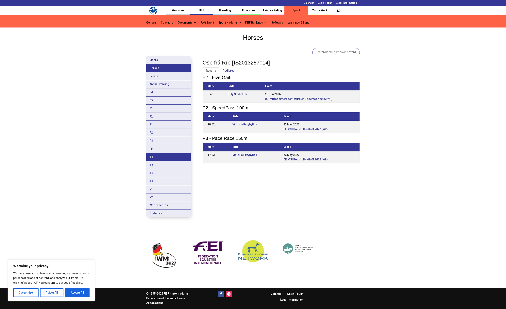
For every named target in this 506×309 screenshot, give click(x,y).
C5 (151, 100)
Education (249, 10)
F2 (151, 116)
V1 (151, 189)
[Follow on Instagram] (229, 294)
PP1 (152, 148)
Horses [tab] (154, 68)
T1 (151, 156)
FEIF (201, 10)
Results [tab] (211, 70)
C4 (151, 92)
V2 (151, 197)
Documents (185, 22)
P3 (151, 140)
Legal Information (346, 3)
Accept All (77, 292)
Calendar (309, 3)
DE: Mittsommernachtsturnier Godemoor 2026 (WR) (298, 98)
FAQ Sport (207, 22)
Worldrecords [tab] (158, 205)
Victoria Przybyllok (244, 124)
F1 (151, 108)
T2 (151, 164)
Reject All (52, 292)
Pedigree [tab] (228, 70)
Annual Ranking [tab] (159, 84)
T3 (151, 172)
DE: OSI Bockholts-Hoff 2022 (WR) (305, 129)
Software (277, 22)
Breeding (225, 10)
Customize (26, 292)
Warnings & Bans (298, 22)
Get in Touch (324, 3)
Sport (296, 10)
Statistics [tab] (155, 213)
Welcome (178, 10)
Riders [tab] (153, 60)
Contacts (167, 22)
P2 (151, 132)
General (151, 22)
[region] (51, 280)
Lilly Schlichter (237, 94)
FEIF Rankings (254, 22)
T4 (151, 181)
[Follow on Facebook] (221, 294)
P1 (151, 124)
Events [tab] (153, 76)
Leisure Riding (272, 10)
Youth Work (320, 10)
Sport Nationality (229, 22)
